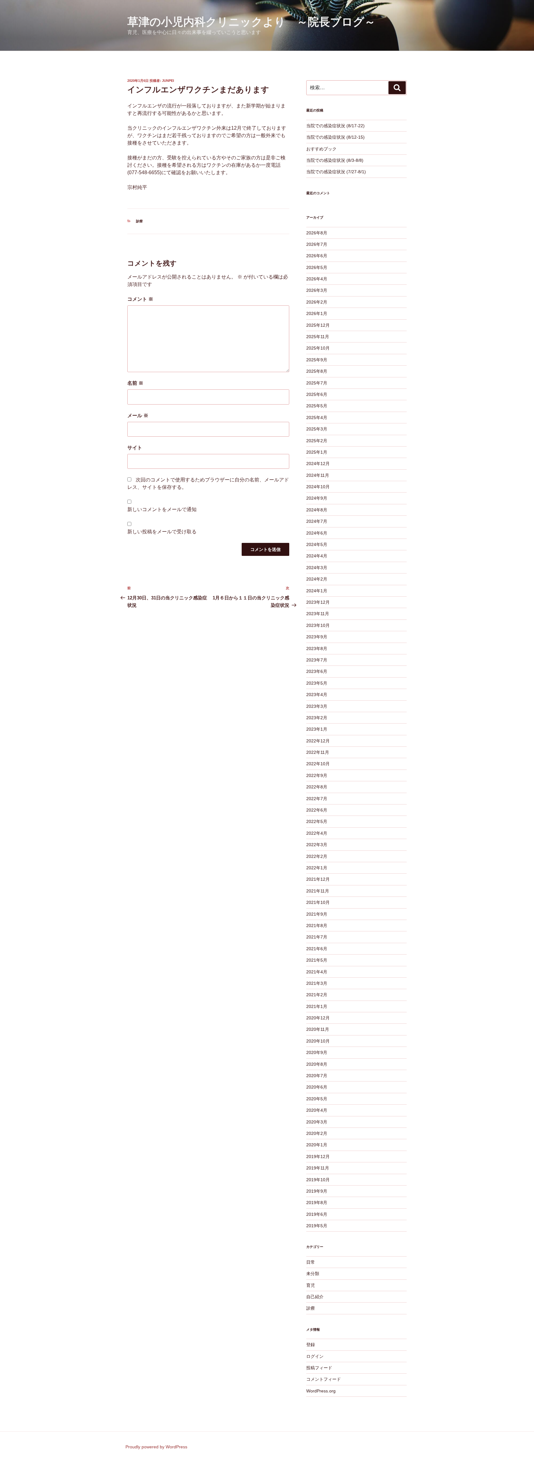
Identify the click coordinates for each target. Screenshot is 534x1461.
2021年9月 (316, 914)
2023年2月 (316, 717)
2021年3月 (316, 983)
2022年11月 (317, 752)
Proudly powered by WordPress (156, 1446)
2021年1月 (316, 1006)
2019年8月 (316, 1202)
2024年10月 (318, 486)
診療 (139, 221)
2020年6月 (316, 1087)
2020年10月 (318, 1041)
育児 (310, 1285)
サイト (134, 447)
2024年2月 (316, 579)
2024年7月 (316, 521)
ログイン (315, 1356)
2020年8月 (316, 1064)
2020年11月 (317, 1029)
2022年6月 (316, 810)
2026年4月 (316, 278)
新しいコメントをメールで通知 (162, 509)
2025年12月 (318, 325)
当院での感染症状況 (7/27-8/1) (336, 171)
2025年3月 (316, 428)
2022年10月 (318, 763)
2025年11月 (317, 336)
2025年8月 (316, 371)
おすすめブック (321, 148)
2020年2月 (316, 1133)
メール (137, 415)
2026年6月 (316, 255)
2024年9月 (316, 498)
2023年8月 (316, 648)
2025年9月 (316, 359)
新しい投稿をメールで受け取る (162, 531)
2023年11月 (317, 613)
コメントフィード (323, 1379)
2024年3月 (316, 567)
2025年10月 (318, 348)
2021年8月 (316, 925)
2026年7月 (316, 244)
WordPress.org (321, 1390)
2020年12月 (318, 1017)
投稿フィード (319, 1367)
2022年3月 (316, 844)
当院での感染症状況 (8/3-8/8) (334, 160)
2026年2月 (316, 302)
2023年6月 (316, 671)
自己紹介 (315, 1296)
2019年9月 (316, 1191)
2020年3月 (316, 1121)
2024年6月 (316, 533)
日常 (310, 1262)
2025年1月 (316, 452)
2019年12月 (318, 1156)
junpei (168, 80)
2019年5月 (316, 1225)
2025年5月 (316, 405)
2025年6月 (316, 394)
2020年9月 (316, 1052)
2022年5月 (316, 821)
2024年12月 (318, 463)
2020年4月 (316, 1110)
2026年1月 (316, 313)
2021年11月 (317, 890)
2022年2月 (316, 856)
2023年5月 (316, 683)
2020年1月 (316, 1144)
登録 (310, 1344)
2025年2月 (316, 440)
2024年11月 (317, 475)
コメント (140, 299)
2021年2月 (316, 994)
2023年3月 (316, 706)
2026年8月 (316, 232)
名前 (135, 383)
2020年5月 (316, 1098)
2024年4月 (316, 555)
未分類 (312, 1273)
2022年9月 (316, 775)
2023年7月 (316, 659)
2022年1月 (316, 867)
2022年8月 (316, 786)
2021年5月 (316, 960)
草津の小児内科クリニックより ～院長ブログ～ (251, 21)
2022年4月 (316, 833)
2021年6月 (316, 948)
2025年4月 (316, 417)
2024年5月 (316, 544)
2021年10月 (318, 902)
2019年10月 (318, 1179)
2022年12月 (318, 740)
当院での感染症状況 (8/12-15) (335, 137)
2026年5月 (316, 267)
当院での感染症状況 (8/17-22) (335, 125)
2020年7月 (316, 1075)
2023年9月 (316, 636)
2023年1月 (316, 729)
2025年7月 (316, 382)
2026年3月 (316, 290)
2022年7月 (316, 798)
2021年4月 (316, 971)
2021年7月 (316, 936)
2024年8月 (316, 509)
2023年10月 (318, 625)
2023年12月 (318, 602)
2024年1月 (316, 590)
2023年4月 (316, 694)
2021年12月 (318, 879)
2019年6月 (316, 1214)
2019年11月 (317, 1167)
